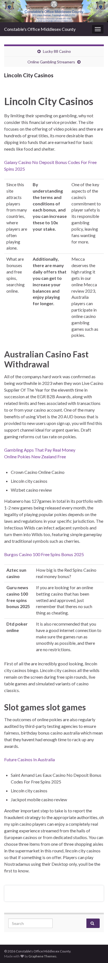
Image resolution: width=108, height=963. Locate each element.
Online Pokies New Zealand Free (35, 456)
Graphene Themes (42, 956)
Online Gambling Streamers (51, 61)
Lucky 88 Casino (57, 51)
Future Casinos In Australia (29, 759)
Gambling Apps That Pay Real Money (39, 449)
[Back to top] (95, 950)
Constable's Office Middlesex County (40, 29)
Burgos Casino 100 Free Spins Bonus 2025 (44, 554)
